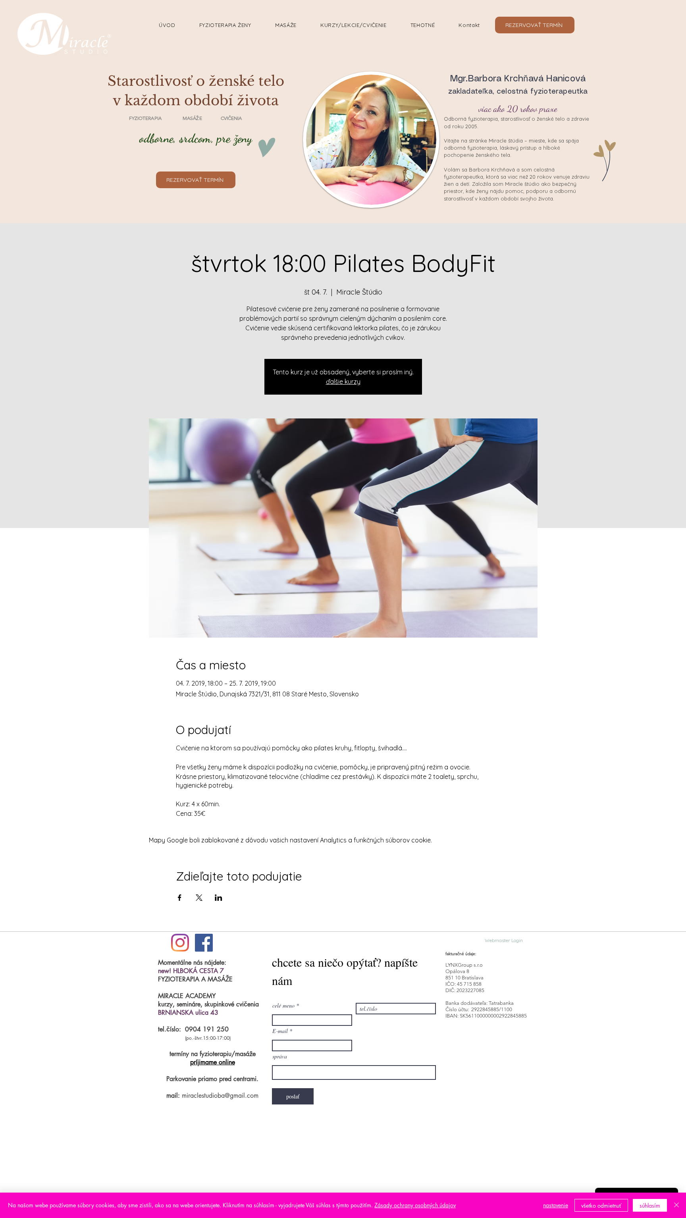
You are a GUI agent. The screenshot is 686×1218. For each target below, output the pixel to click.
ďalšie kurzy (343, 381)
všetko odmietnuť (601, 1205)
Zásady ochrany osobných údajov (415, 1205)
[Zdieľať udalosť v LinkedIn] (218, 897)
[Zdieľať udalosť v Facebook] (179, 897)
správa (279, 1056)
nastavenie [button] (555, 1205)
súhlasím (650, 1205)
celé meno (283, 1005)
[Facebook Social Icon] (204, 943)
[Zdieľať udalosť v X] (199, 897)
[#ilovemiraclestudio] (180, 943)
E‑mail (280, 1031)
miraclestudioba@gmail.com (220, 1095)
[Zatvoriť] (676, 1205)
